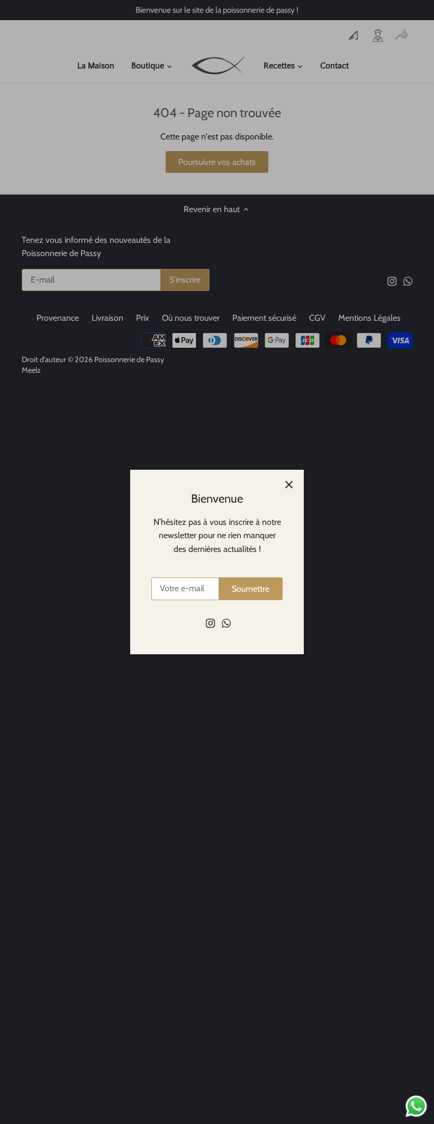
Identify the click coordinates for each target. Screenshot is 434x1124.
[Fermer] (289, 484)
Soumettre (250, 589)
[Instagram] (210, 623)
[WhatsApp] (226, 623)
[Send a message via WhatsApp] (416, 1106)
